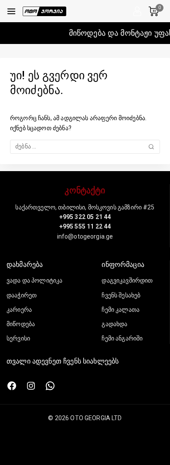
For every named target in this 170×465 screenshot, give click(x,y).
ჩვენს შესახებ (121, 295)
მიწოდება (21, 323)
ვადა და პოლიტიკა (34, 280)
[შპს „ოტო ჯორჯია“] (44, 11)
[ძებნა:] (85, 146)
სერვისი (18, 338)
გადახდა (114, 323)
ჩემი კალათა (120, 309)
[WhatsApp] (50, 386)
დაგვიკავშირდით (127, 280)
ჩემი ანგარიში (122, 338)
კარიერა (19, 309)
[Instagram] (31, 386)
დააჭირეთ (22, 295)
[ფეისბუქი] (12, 386)
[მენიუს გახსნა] (11, 11)
